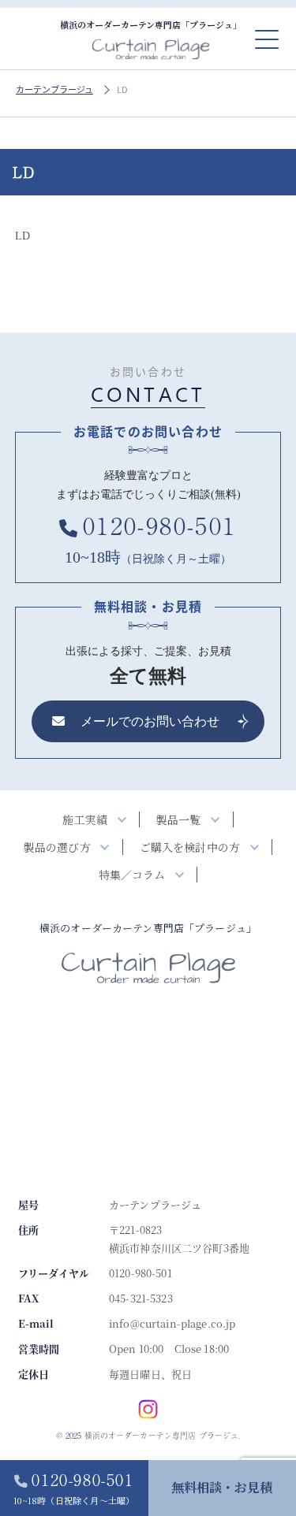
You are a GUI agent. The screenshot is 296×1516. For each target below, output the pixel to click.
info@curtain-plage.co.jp (172, 1323)
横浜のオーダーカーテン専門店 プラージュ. (162, 1435)
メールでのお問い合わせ (150, 721)
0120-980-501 (74, 1487)
